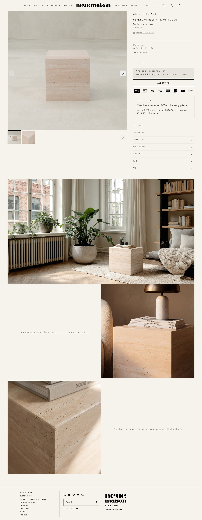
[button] (11, 73)
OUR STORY (24, 509)
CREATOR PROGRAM (27, 502)
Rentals (135, 5)
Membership (120, 5)
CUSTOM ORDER (26, 496)
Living (24, 5)
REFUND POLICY (26, 493)
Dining (37, 5)
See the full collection (145, 32)
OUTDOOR (24, 505)
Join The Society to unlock (143, 24)
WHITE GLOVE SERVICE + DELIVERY (33, 499)
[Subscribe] (95, 502)
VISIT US (23, 512)
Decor (66, 5)
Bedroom (52, 5)
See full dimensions (140, 52)
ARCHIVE (23, 515)
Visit (155, 5)
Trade (146, 5)
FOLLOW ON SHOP (71, 509)
